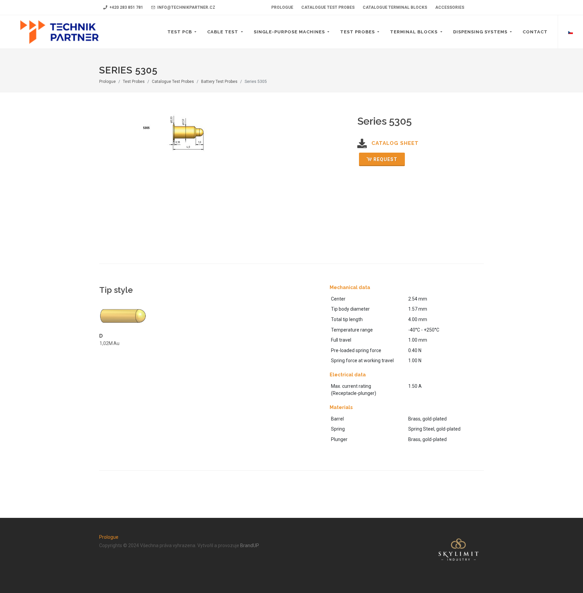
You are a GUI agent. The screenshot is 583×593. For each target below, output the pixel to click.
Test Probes (358, 31)
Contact (535, 31)
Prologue (107, 81)
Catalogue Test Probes (173, 81)
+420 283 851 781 (125, 7)
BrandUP (249, 545)
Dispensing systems (481, 31)
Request (385, 159)
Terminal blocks (414, 31)
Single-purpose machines (290, 31)
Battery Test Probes (219, 81)
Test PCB (180, 31)
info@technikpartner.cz (185, 7)
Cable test (223, 31)
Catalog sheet (395, 143)
